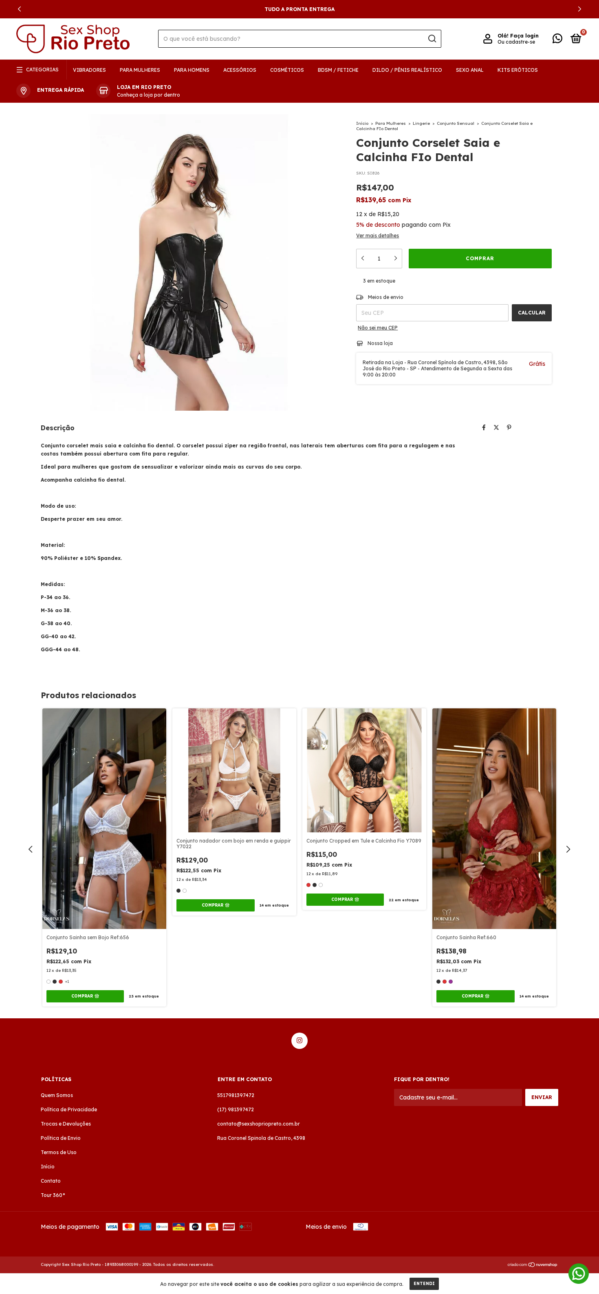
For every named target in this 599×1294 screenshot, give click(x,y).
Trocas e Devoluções (66, 1124)
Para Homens (191, 70)
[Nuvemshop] (532, 1265)
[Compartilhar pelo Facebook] (484, 427)
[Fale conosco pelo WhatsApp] (557, 40)
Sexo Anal (470, 70)
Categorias (42, 69)
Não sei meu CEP (378, 328)
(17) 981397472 (235, 1109)
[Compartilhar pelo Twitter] (496, 427)
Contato (51, 1181)
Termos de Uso (59, 1152)
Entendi (424, 1283)
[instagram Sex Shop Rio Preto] (299, 1041)
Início (362, 123)
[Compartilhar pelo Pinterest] (509, 427)
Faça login (524, 36)
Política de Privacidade (69, 1109)
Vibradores (89, 70)
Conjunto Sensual (455, 123)
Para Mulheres (140, 70)
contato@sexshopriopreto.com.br (258, 1124)
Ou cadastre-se (516, 42)
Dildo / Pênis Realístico (407, 70)
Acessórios (239, 70)
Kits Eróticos (518, 70)
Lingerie (421, 123)
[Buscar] (431, 38)
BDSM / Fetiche (338, 70)
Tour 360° (53, 1195)
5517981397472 (235, 1095)
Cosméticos (287, 70)
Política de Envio (61, 1138)
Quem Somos (57, 1095)
